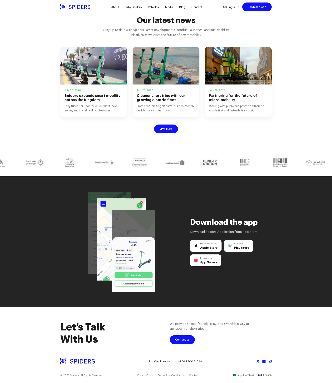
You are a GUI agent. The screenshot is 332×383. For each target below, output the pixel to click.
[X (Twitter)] (257, 361)
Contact (196, 7)
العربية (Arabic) (246, 374)
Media (169, 7)
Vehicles (153, 7)
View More (166, 128)
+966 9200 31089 (190, 361)
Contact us (182, 339)
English (233, 7)
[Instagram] (270, 361)
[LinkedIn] (264, 361)
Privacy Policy (145, 375)
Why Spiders (133, 7)
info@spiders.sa (159, 361)
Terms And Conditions (171, 375)
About (115, 7)
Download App (257, 6)
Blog (182, 7)
